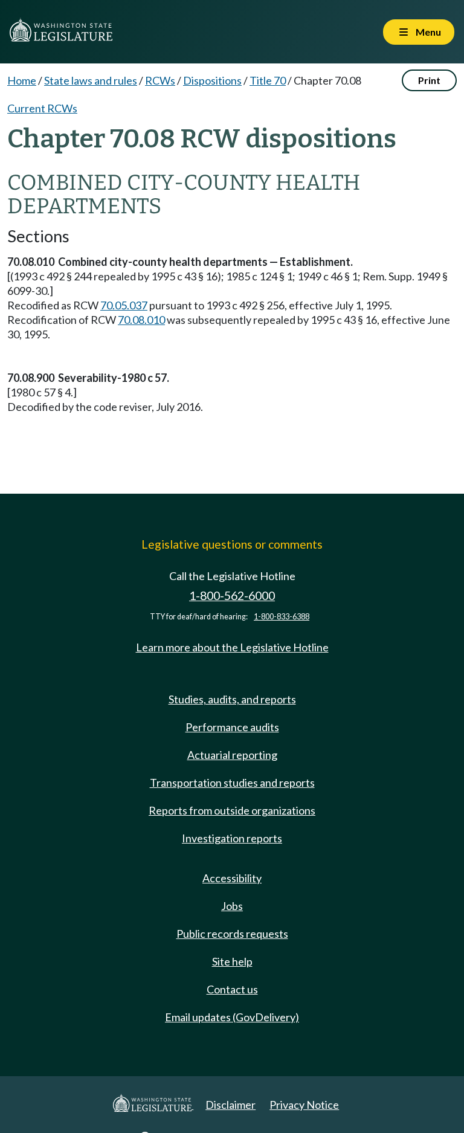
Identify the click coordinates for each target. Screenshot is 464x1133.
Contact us (232, 989)
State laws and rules (90, 80)
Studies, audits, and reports (232, 699)
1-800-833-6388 (281, 616)
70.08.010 (141, 319)
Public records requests (232, 933)
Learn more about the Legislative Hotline (232, 647)
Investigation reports (232, 838)
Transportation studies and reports (232, 782)
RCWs (160, 80)
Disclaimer (230, 1104)
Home (21, 80)
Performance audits (232, 727)
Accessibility (232, 878)
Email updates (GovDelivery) (232, 1017)
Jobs (232, 905)
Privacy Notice (304, 1104)
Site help (232, 961)
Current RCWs (42, 108)
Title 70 (268, 80)
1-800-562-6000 (232, 595)
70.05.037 (123, 305)
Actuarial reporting (232, 754)
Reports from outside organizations (232, 810)
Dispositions (212, 80)
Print (429, 80)
